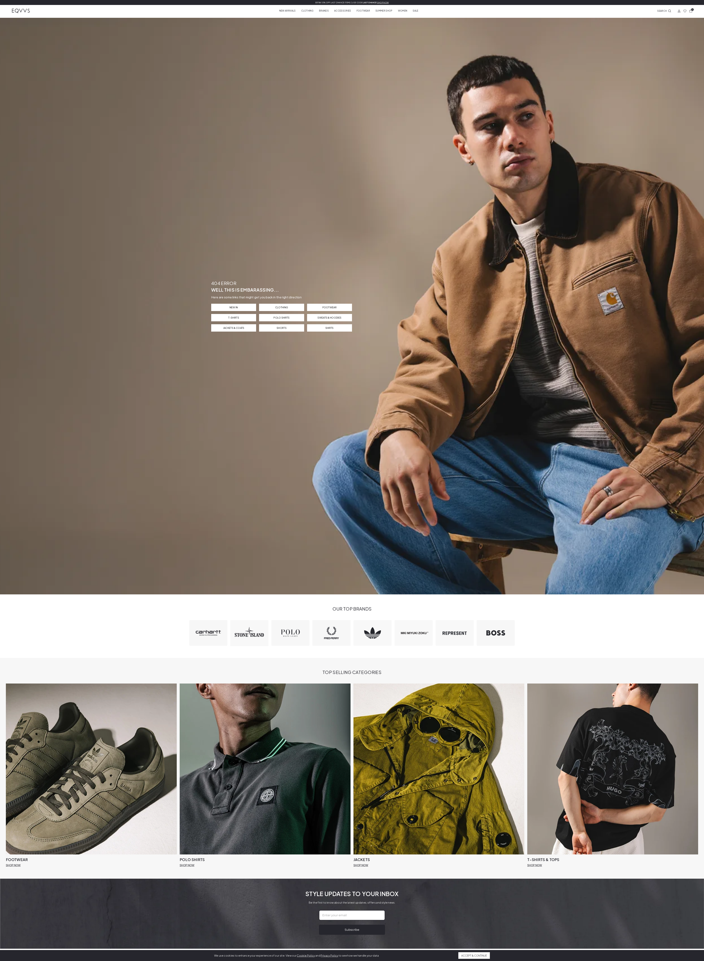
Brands (324, 10)
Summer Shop (384, 10)
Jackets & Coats (233, 327)
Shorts (282, 327)
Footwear (363, 10)
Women (402, 10)
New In (234, 307)
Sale (415, 10)
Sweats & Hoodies (329, 317)
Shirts (329, 327)
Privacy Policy (329, 955)
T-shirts (233, 317)
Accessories (342, 10)
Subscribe (352, 929)
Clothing (307, 10)
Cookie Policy (306, 955)
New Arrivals (287, 10)
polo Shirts (282, 317)
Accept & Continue (474, 955)
